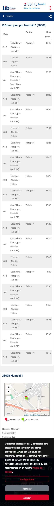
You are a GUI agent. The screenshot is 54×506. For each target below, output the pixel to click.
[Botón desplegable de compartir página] (50, 16)
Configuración (27, 479)
